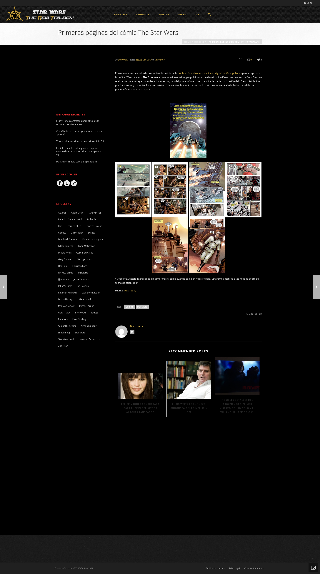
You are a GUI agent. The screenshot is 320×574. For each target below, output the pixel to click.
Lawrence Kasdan (91, 292)
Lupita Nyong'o (66, 299)
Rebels (182, 14)
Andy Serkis (95, 212)
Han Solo (63, 266)
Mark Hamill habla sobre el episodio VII (76, 161)
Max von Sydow (66, 306)
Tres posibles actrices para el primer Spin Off (80, 141)
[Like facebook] (60, 183)
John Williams (65, 286)
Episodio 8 (142, 14)
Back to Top (255, 313)
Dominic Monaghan (92, 239)
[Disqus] (188, 482)
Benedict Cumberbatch (70, 219)
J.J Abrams (63, 279)
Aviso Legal (234, 568)
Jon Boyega (83, 286)
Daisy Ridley (77, 232)
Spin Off (164, 14)
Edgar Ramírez (65, 246)
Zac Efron (63, 346)
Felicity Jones (64, 252)
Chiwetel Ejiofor (94, 226)
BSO (60, 226)
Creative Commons (253, 568)
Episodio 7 (120, 14)
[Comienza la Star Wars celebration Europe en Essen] (3, 287)
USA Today (130, 290)
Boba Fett (92, 219)
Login (310, 2)
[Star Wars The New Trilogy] (41, 14)
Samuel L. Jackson (67, 326)
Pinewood (80, 312)
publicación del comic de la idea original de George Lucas (209, 73)
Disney (91, 232)
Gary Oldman (65, 259)
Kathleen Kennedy (67, 292)
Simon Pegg (64, 332)
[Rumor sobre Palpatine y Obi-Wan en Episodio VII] (316, 287)
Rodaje (94, 312)
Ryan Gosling (79, 319)
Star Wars (142, 306)
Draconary (123, 59)
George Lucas (84, 259)
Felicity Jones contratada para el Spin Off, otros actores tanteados (140, 408)
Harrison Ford (79, 266)
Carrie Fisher (74, 226)
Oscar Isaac (64, 312)
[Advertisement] (79, 81)
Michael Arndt (86, 306)
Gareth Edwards (84, 252)
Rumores (63, 319)
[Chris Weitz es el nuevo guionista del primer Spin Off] (189, 380)
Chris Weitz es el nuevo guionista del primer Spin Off (189, 408)
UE (197, 14)
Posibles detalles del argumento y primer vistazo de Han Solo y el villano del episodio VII (237, 406)
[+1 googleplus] (74, 183)
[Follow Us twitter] (67, 183)
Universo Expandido (89, 339)
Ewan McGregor (86, 246)
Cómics (129, 306)
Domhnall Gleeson (68, 239)
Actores (62, 212)
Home (187, 42)
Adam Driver (77, 212)
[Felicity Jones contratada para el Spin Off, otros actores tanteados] (140, 386)
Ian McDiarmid (65, 272)
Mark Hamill (85, 299)
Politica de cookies (215, 568)
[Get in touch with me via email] (132, 332)
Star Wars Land (66, 339)
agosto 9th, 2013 (143, 59)
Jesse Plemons (81, 279)
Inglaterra (83, 272)
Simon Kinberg (88, 326)
